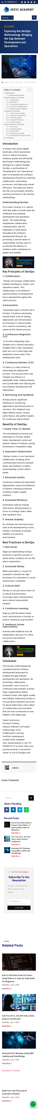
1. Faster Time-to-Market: (17, 113)
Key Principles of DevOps (14, 98)
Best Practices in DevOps (14, 124)
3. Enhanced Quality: (15, 118)
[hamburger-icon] (34, 17)
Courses (5, 18)
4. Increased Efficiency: (16, 120)
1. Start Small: (13, 126)
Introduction (9, 93)
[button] (6, 809)
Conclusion (9, 138)
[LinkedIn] (28, 2)
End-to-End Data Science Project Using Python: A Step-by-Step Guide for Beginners (18, 978)
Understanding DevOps (16, 95)
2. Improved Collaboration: (17, 115)
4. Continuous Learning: (16, 133)
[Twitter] (34, 2)
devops (9, 26)
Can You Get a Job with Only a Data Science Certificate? (20, 839)
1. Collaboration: (14, 100)
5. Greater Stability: (15, 122)
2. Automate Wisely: (15, 129)
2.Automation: (13, 102)
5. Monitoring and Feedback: (18, 109)
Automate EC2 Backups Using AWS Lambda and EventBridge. (20, 850)
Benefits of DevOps (12, 111)
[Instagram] (31, 2)
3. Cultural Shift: (14, 131)
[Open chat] (33, 1104)
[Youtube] (25, 2)
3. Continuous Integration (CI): (19, 104)
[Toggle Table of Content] (28, 90)
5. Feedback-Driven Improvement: (20, 135)
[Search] (31, 798)
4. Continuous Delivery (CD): (18, 106)
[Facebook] (22, 2)
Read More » (16, 833)
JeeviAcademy (14, 743)
